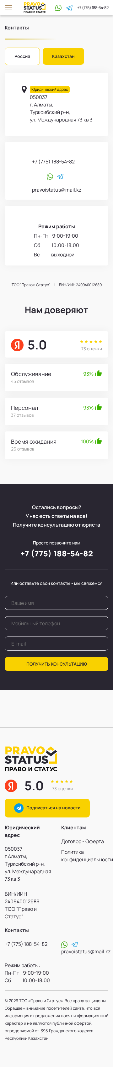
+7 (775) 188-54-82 (92, 7)
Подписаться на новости (52, 808)
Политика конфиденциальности (84, 855)
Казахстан (63, 56)
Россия (22, 56)
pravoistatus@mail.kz (56, 189)
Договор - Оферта (82, 841)
